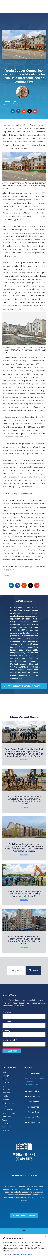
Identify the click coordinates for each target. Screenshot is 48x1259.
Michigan (6, 1096)
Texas (4, 1120)
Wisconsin (6, 1127)
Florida (5, 1072)
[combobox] (16, 970)
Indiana (5, 1082)
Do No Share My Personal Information (17, 1254)
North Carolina (8, 1103)
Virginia (5, 1123)
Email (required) (9, 1040)
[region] (24, 1246)
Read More (24, 760)
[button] (12, 111)
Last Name (7, 1021)
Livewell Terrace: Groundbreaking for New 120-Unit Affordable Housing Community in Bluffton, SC (24, 893)
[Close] (45, 1236)
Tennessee (6, 1116)
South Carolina (8, 1113)
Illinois (4, 1079)
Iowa (4, 1086)
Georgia (5, 1075)
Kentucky (6, 1089)
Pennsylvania (7, 1110)
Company (6, 1031)
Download (7, 576)
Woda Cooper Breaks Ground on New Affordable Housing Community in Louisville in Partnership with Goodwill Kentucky (24, 800)
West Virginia (7, 1130)
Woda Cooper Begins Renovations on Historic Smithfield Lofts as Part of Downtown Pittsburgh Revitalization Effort (24, 940)
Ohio (4, 1106)
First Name (7, 1012)
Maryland (6, 1093)
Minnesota (6, 1099)
